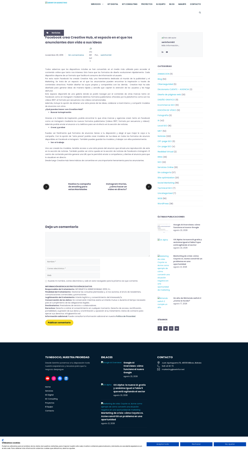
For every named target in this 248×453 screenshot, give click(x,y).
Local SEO (162, 125)
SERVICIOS (96, 4)
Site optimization (166, 177)
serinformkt (106, 55)
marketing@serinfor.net (173, 369)
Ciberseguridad (165, 84)
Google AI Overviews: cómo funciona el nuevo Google (186, 226)
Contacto (195, 4)
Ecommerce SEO (166, 104)
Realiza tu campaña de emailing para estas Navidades (79, 186)
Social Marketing (166, 182)
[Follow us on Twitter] (165, 328)
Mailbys (182, 4)
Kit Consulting (129, 4)
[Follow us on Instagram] (171, 328)
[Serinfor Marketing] (64, 4)
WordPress (163, 203)
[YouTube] (47, 378)
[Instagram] (53, 378)
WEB (160, 198)
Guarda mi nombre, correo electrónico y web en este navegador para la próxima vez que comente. (93, 281)
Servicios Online (165, 167)
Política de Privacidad (125, 316)
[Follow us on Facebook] (160, 328)
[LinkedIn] (162, 52)
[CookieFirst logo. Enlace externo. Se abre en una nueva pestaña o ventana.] (3, 440)
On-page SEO (165, 146)
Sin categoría (164, 172)
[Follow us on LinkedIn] (177, 328)
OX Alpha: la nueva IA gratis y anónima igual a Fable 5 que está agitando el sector (187, 242)
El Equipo (160, 4)
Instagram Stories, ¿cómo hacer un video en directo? (116, 186)
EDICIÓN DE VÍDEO (167, 110)
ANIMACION (163, 73)
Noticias (56, 32)
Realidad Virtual (165, 151)
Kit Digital (113, 4)
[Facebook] (60, 378)
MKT (160, 130)
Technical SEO (165, 188)
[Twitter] (167, 52)
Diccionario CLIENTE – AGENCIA (173, 89)
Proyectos (146, 4)
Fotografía (163, 115)
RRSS (160, 156)
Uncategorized (165, 193)
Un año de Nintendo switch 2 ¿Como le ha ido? (187, 299)
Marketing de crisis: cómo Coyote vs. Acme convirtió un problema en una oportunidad (187, 260)
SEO (160, 162)
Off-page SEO (165, 141)
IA (159, 120)
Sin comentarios (76, 55)
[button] (200, 12)
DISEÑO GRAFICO (166, 99)
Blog (172, 4)
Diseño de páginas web (169, 94)
